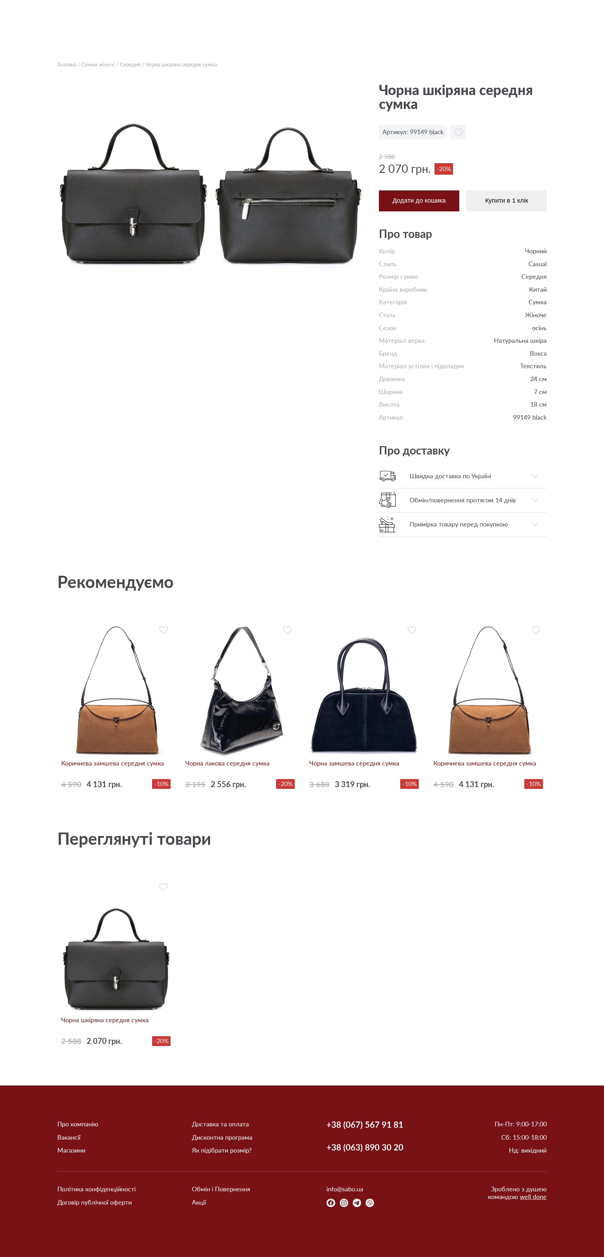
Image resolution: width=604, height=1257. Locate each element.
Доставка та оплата (220, 1124)
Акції (199, 1202)
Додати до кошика (419, 200)
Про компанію (77, 1124)
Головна (66, 64)
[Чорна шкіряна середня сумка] (132, 177)
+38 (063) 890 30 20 (364, 1147)
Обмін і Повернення (221, 1189)
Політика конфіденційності (96, 1189)
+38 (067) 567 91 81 (364, 1124)
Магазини (71, 1150)
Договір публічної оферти (94, 1202)
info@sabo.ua (344, 1189)
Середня (130, 64)
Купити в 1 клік (506, 200)
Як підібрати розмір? (222, 1150)
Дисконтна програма (222, 1137)
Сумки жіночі (98, 64)
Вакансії (68, 1137)
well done (533, 1196)
